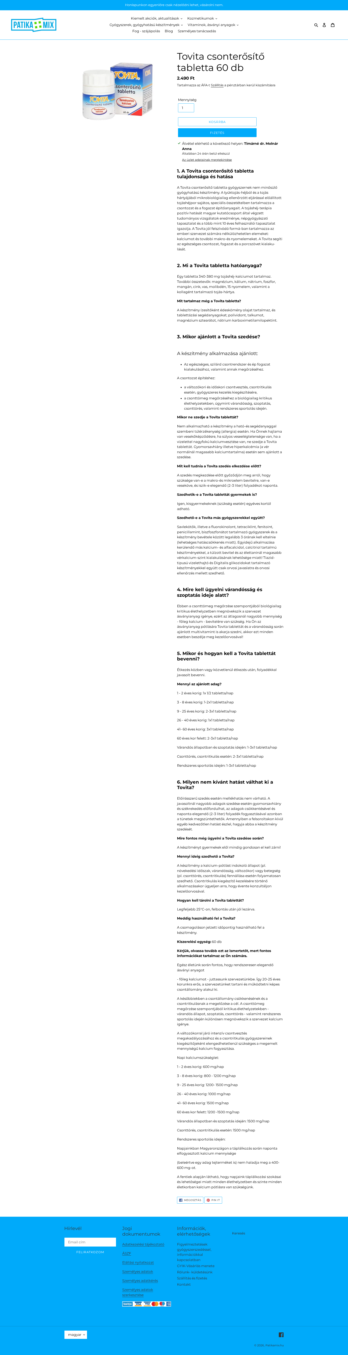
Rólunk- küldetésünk (194, 1272)
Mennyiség (187, 100)
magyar (74, 1335)
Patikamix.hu (274, 1345)
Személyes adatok (137, 1272)
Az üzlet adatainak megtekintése (207, 160)
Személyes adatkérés (140, 1281)
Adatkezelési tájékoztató (143, 1244)
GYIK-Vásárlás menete (195, 1266)
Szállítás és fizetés (192, 1278)
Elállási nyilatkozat (138, 1262)
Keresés (238, 1233)
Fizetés (217, 133)
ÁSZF (126, 1253)
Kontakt (184, 1284)
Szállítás (217, 85)
